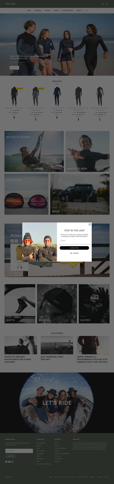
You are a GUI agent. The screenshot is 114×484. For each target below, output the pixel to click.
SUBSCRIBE (74, 248)
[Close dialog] (90, 224)
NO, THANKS (74, 253)
